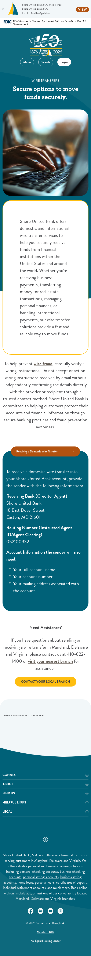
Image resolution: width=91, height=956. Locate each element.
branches (68, 898)
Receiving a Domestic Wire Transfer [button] (37, 451)
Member (45, 932)
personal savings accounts (41, 877)
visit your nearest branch (50, 661)
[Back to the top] (45, 839)
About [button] (8, 784)
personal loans (44, 882)
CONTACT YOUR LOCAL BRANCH (45, 681)
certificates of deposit (71, 882)
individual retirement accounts (24, 887)
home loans (25, 882)
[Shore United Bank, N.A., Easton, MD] (45, 43)
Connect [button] (10, 775)
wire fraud (43, 363)
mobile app (23, 893)
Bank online (79, 887)
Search (44, 61)
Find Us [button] (9, 793)
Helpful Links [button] (14, 802)
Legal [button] (7, 811)
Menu (27, 62)
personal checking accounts (39, 871)
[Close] (3, 9)
